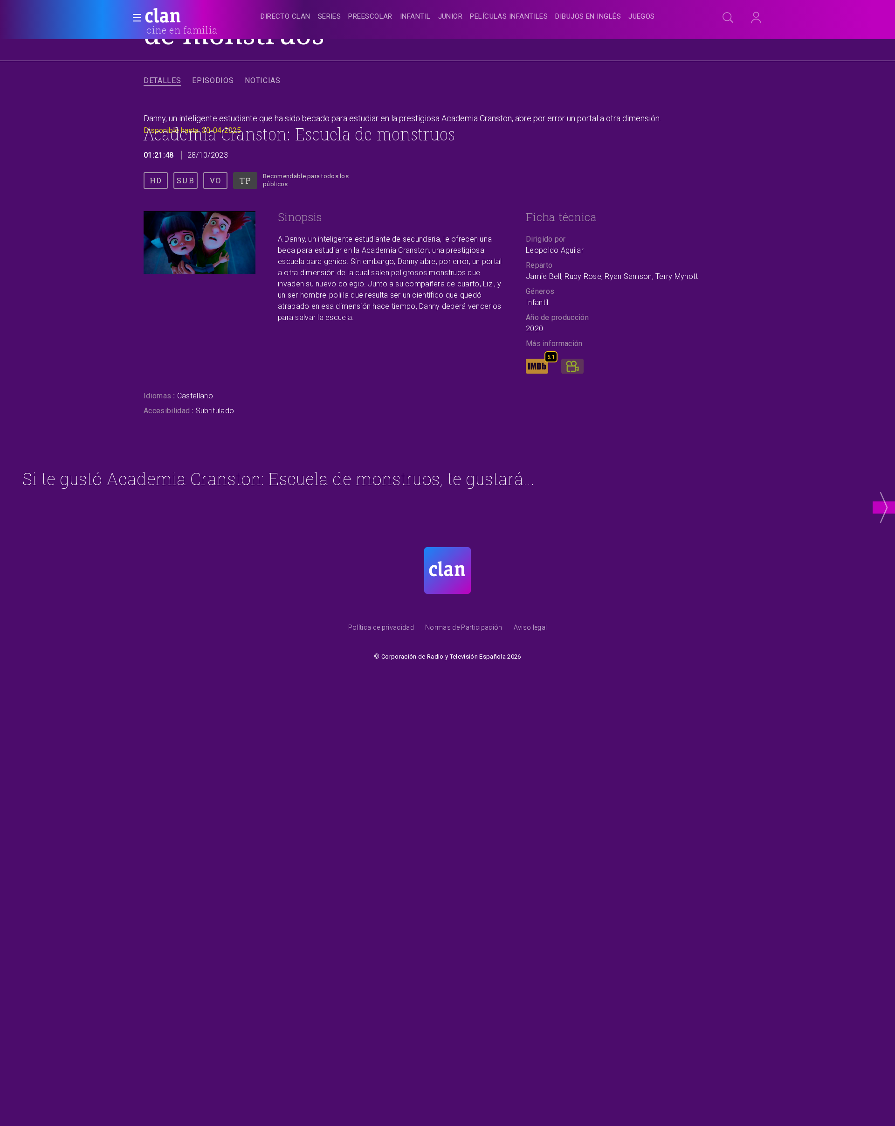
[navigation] (458, 16)
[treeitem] (285, 17)
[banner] (186, 16)
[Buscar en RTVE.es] (728, 17)
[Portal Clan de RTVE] (163, 16)
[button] (134, 17)
